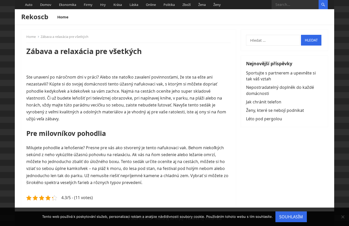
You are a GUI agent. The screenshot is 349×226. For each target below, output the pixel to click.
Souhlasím (291, 217)
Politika (169, 4)
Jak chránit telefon (263, 102)
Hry (103, 4)
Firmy (88, 4)
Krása (117, 4)
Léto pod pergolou (264, 119)
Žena (202, 4)
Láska (134, 4)
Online (151, 4)
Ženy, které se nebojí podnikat (275, 110)
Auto (28, 4)
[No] (342, 216)
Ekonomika (67, 4)
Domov (45, 4)
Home (62, 16)
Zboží (186, 4)
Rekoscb (34, 16)
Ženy (217, 4)
